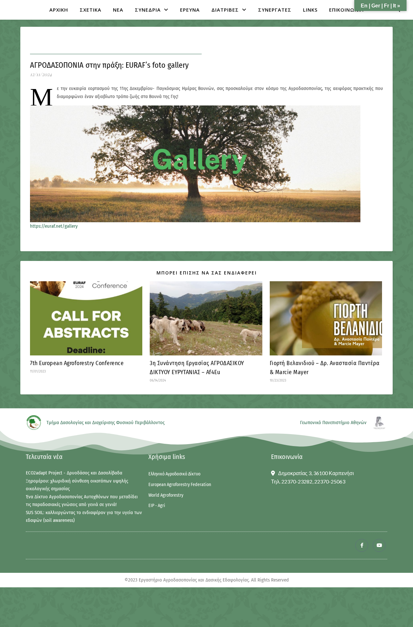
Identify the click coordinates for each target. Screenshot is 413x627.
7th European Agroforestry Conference (77, 363)
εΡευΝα (190, 9)
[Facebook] (361, 545)
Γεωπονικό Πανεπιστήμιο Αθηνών (333, 422)
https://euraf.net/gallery (54, 226)
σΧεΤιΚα (90, 9)
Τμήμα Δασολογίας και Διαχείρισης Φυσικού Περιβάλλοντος (105, 422)
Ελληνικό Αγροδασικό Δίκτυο (174, 474)
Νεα (118, 9)
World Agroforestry (165, 495)
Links (310, 9)
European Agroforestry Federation (179, 484)
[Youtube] (379, 545)
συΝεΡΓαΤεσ (274, 9)
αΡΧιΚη (58, 9)
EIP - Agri (156, 505)
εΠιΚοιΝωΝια (346, 9)
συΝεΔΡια (148, 9)
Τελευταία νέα (44, 457)
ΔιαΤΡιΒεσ (225, 9)
